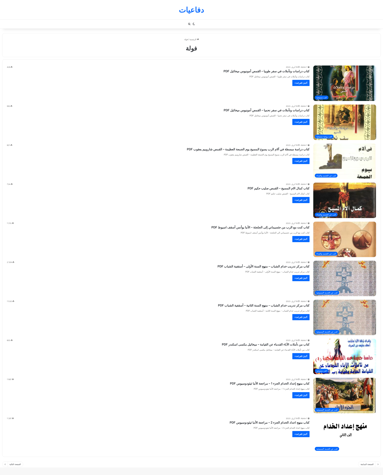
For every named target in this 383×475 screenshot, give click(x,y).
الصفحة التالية (15, 464)
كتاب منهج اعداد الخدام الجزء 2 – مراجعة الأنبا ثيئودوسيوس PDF (270, 422)
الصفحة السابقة (367, 464)
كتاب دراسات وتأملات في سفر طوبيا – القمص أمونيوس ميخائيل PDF (267, 71)
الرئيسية (193, 39)
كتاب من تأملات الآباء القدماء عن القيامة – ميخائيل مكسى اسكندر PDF (266, 344)
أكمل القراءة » (301, 83)
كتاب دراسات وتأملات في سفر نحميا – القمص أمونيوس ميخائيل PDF (267, 110)
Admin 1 (304, 67)
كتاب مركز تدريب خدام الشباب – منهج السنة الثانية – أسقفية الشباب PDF (264, 305)
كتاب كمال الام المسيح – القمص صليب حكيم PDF (279, 188)
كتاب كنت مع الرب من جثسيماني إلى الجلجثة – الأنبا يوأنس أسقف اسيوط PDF (260, 227)
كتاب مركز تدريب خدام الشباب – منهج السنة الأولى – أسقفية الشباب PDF (264, 266)
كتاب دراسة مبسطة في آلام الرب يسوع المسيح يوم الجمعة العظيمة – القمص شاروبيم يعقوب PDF (248, 149)
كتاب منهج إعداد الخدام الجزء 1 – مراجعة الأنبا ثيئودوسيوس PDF (270, 383)
